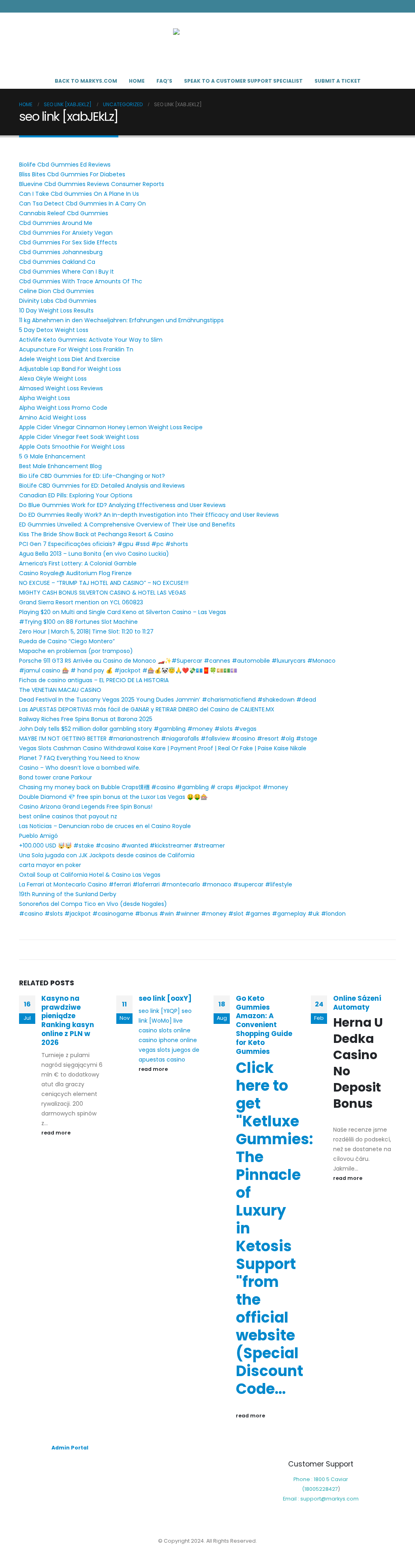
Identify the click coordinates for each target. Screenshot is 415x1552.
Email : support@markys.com (321, 1498)
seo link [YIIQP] (159, 1011)
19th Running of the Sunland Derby (67, 894)
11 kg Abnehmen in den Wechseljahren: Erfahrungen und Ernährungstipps (121, 320)
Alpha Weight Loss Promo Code (63, 408)
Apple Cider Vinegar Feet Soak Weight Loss (79, 437)
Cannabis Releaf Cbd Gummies (63, 213)
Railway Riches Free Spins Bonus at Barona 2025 (85, 719)
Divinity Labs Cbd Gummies (57, 301)
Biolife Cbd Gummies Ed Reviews (65, 165)
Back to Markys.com (86, 80)
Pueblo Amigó (38, 836)
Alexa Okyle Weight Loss (53, 379)
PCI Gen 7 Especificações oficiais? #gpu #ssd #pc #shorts (103, 544)
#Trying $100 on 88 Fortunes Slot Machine (78, 622)
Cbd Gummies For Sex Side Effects (68, 242)
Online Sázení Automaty (357, 1002)
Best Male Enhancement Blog (60, 466)
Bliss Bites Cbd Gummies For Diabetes (72, 174)
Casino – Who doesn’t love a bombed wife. (79, 768)
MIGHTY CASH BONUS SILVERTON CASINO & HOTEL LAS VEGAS (102, 593)
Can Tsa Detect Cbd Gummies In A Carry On (82, 203)
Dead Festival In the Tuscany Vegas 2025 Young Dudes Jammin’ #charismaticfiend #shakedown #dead (167, 700)
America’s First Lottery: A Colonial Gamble (78, 563)
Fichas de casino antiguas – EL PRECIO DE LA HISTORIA (94, 680)
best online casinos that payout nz (68, 816)
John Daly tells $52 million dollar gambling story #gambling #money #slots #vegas (138, 729)
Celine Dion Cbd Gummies (56, 291)
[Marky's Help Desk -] (207, 43)
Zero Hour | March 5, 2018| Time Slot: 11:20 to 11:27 (86, 631)
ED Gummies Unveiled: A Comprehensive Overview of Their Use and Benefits (127, 524)
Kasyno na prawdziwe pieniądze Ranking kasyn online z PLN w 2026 (67, 1020)
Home (137, 80)
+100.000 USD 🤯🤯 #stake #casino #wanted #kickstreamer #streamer (122, 845)
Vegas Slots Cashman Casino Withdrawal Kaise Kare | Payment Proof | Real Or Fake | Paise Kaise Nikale (162, 748)
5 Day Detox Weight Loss (53, 330)
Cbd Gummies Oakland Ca (57, 262)
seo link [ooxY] (165, 998)
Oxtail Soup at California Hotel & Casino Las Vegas (89, 875)
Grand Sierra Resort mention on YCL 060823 (81, 602)
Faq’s (164, 80)
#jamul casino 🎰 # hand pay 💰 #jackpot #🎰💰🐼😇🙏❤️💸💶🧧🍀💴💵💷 (128, 670)
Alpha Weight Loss (44, 398)
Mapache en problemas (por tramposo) (76, 651)
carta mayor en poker (50, 865)
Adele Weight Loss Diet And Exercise (69, 359)
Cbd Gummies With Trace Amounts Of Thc (80, 281)
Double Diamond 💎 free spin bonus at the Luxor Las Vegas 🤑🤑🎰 (113, 797)
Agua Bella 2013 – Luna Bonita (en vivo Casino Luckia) (94, 554)
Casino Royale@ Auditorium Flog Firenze (75, 573)
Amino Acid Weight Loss (52, 417)
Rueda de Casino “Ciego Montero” (67, 641)
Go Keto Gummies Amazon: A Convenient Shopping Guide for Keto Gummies (264, 1024)
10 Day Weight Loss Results (56, 310)
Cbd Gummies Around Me (55, 223)
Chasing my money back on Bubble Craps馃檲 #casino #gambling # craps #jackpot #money (153, 787)
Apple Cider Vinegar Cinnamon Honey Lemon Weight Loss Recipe (111, 427)
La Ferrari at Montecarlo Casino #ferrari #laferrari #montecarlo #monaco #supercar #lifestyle (155, 884)
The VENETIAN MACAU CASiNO (60, 690)
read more (56, 1132)
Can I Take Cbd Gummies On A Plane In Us (79, 194)
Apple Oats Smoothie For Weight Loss (72, 447)
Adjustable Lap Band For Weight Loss (70, 369)
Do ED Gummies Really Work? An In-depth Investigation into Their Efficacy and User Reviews (149, 515)
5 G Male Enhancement (52, 456)
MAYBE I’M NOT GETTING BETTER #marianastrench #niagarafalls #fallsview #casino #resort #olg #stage (168, 738)
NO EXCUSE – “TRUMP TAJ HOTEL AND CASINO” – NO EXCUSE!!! (103, 583)
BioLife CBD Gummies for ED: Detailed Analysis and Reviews (102, 486)
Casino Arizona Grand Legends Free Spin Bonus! (85, 807)
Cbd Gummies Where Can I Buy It (66, 272)
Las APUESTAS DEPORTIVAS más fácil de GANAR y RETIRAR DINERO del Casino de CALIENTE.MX (146, 709)
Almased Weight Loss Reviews (61, 388)
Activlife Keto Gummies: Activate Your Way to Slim (91, 340)
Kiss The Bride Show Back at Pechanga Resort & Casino (96, 534)
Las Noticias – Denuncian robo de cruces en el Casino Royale (105, 826)
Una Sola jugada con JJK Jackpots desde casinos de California (107, 855)
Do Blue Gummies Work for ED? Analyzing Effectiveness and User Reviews (122, 505)
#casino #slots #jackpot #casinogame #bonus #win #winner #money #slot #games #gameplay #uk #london (182, 914)
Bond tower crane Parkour (55, 777)
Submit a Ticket (337, 80)
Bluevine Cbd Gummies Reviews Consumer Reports (91, 184)
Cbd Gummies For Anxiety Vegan (66, 233)
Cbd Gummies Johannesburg (61, 252)
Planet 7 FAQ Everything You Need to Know (79, 758)
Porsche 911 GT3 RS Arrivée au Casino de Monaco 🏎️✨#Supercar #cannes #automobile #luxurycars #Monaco (177, 661)
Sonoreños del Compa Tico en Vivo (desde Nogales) (93, 904)
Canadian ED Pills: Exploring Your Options (76, 495)
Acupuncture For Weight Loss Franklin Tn (76, 349)
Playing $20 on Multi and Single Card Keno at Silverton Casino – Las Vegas (122, 612)
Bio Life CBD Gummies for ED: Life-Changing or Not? (92, 476)
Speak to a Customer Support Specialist (243, 80)
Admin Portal (69, 1447)
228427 (328, 1489)
